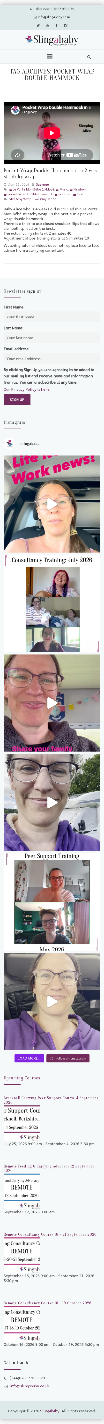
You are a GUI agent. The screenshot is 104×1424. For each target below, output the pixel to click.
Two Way (39, 198)
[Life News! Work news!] (52, 504)
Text (80, 194)
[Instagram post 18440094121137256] (52, 1001)
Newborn (80, 189)
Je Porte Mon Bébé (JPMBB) (33, 189)
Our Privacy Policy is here (27, 389)
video (52, 198)
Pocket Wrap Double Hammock (30, 194)
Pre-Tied (65, 194)
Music (64, 189)
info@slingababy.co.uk (54, 16)
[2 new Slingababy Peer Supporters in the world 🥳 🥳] (52, 902)
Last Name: (13, 327)
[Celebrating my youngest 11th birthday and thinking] (52, 703)
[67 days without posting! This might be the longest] (52, 603)
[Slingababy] (52, 40)
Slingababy (49, 1410)
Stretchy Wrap (20, 198)
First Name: (14, 307)
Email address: (17, 348)
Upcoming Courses (22, 1078)
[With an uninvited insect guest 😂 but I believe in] (52, 802)
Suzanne (42, 184)
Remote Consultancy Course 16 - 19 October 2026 (47, 1303)
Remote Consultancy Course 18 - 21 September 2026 (50, 1234)
